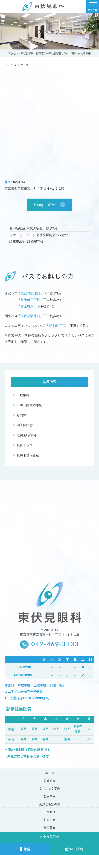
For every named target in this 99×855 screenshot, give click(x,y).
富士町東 (27, 306)
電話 (26, 849)
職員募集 (49, 827)
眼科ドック (25, 445)
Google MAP (45, 204)
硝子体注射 (25, 425)
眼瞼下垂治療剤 (28, 455)
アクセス (49, 812)
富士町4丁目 (58, 325)
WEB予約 (76, 849)
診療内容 (49, 796)
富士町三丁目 (30, 300)
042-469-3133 (55, 644)
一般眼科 (23, 395)
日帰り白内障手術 (29, 405)
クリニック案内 (49, 788)
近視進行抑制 (26, 435)
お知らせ (49, 819)
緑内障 (21, 415)
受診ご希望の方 (49, 804)
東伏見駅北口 (30, 293)
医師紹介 (49, 780)
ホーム (49, 772)
